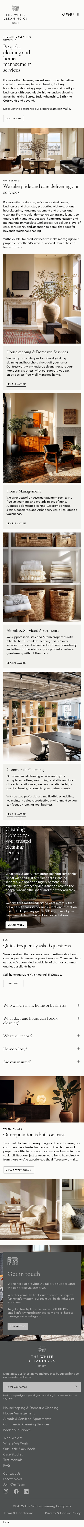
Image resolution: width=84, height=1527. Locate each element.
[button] (42, 1006)
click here (63, 1312)
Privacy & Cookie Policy (63, 1513)
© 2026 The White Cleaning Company (42, 1506)
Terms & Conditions (18, 1513)
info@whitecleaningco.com (34, 1312)
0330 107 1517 (59, 1309)
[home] (15, 14)
